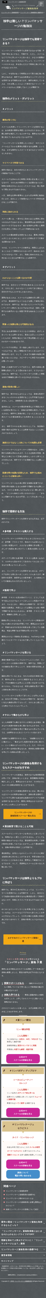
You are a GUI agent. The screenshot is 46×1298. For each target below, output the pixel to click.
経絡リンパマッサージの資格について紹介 (22, 1209)
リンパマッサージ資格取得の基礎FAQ (20, 1195)
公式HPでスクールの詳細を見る (23, 1058)
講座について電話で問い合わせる (23, 1174)
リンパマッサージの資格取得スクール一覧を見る (23, 814)
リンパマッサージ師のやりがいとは (19, 1198)
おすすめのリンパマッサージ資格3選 (23, 939)
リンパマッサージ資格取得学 (17, 2)
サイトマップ (7, 1261)
